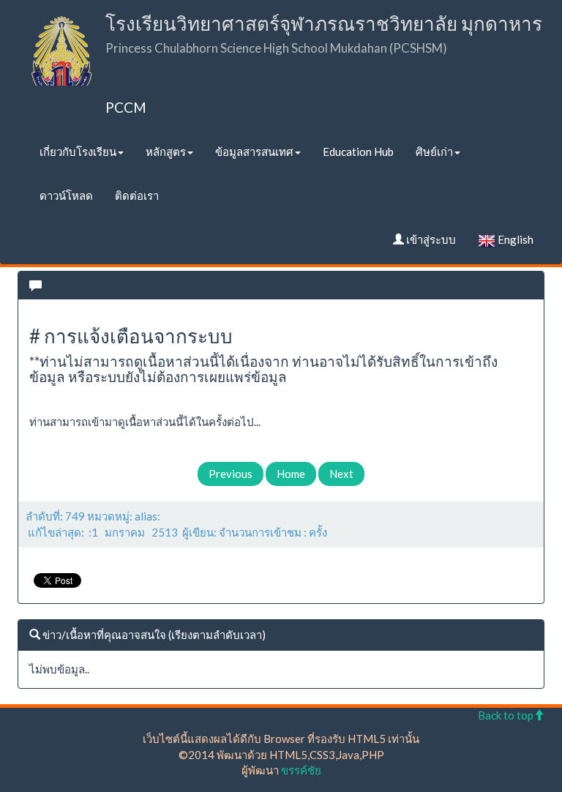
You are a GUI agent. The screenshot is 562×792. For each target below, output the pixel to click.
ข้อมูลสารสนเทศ (254, 151)
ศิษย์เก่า (434, 151)
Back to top (505, 715)
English (514, 239)
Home (291, 473)
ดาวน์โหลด (66, 195)
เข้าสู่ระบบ (430, 239)
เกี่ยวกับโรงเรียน (78, 151)
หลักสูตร (166, 151)
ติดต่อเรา (137, 195)
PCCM (125, 107)
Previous (230, 473)
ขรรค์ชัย (301, 770)
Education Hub (358, 151)
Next (341, 473)
